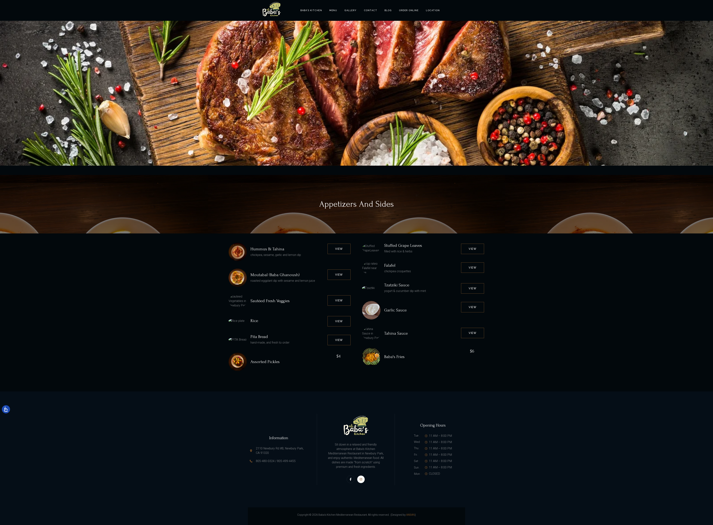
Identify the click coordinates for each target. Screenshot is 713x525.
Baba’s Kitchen (311, 10)
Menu (333, 10)
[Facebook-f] (350, 479)
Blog (388, 10)
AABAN (410, 515)
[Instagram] (361, 479)
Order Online (409, 10)
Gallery (350, 10)
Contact (370, 10)
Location (433, 10)
